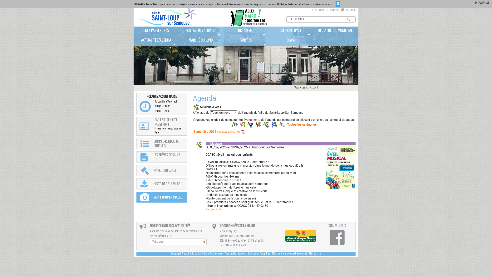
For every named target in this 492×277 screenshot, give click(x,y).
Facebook (350, 10)
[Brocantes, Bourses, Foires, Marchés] (234, 124)
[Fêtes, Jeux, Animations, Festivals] (258, 124)
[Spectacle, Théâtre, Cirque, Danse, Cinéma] (274, 124)
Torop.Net (265, 253)
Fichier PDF (213, 209)
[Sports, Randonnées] (282, 124)
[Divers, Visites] (242, 124)
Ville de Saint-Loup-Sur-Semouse (206, 253)
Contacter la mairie (327, 10)
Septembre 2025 (217, 131)
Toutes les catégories (302, 124)
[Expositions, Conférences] (250, 124)
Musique (214, 143)
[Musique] (266, 124)
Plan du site (315, 253)
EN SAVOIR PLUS (482, 3)
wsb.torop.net (299, 253)
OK (338, 3)
